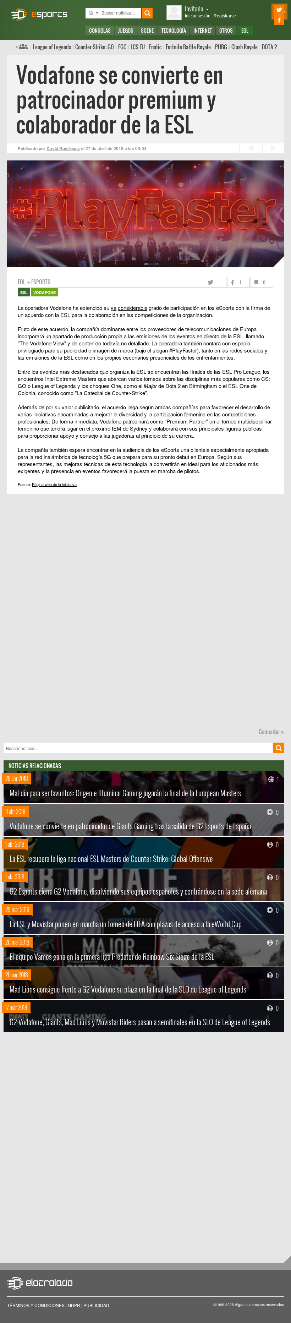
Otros (226, 30)
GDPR (74, 1305)
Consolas (100, 30)
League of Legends (52, 47)
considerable (132, 307)
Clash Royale (244, 47)
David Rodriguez (63, 148)
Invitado (194, 8)
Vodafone (44, 292)
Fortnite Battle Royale (188, 47)
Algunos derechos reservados (259, 1304)
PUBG (221, 47)
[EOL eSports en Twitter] (269, 10)
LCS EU (138, 47)
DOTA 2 (269, 47)
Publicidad (96, 1305)
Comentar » (271, 731)
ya (113, 307)
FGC (122, 47)
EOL (244, 30)
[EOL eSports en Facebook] (269, 20)
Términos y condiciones (36, 1305)
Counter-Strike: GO (94, 47)
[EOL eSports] (42, 11)
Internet (202, 30)
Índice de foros (21, 46)
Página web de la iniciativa (54, 484)
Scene (147, 30)
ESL (24, 292)
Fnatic (155, 47)
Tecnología (173, 30)
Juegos (125, 30)
